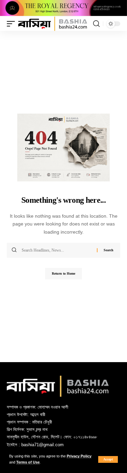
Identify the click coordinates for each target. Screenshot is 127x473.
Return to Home (63, 273)
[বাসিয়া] (52, 24)
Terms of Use (28, 462)
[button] (108, 459)
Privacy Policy (79, 456)
